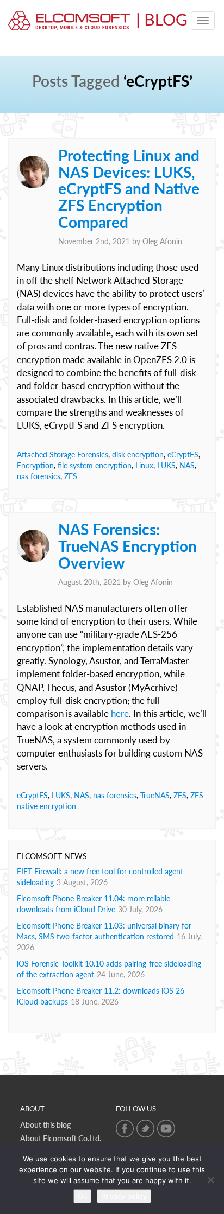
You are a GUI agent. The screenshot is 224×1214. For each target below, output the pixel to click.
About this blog (45, 1124)
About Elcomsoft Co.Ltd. (60, 1138)
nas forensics (38, 476)
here (120, 713)
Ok (82, 1196)
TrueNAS (155, 795)
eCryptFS (182, 454)
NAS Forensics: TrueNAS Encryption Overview (127, 546)
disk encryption (138, 454)
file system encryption (95, 465)
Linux (144, 465)
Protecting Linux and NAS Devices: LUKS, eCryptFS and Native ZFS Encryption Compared (129, 188)
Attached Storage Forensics (62, 454)
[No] (210, 1179)
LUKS (166, 465)
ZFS (70, 476)
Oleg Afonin (162, 241)
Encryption (35, 465)
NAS (187, 465)
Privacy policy (124, 1196)
